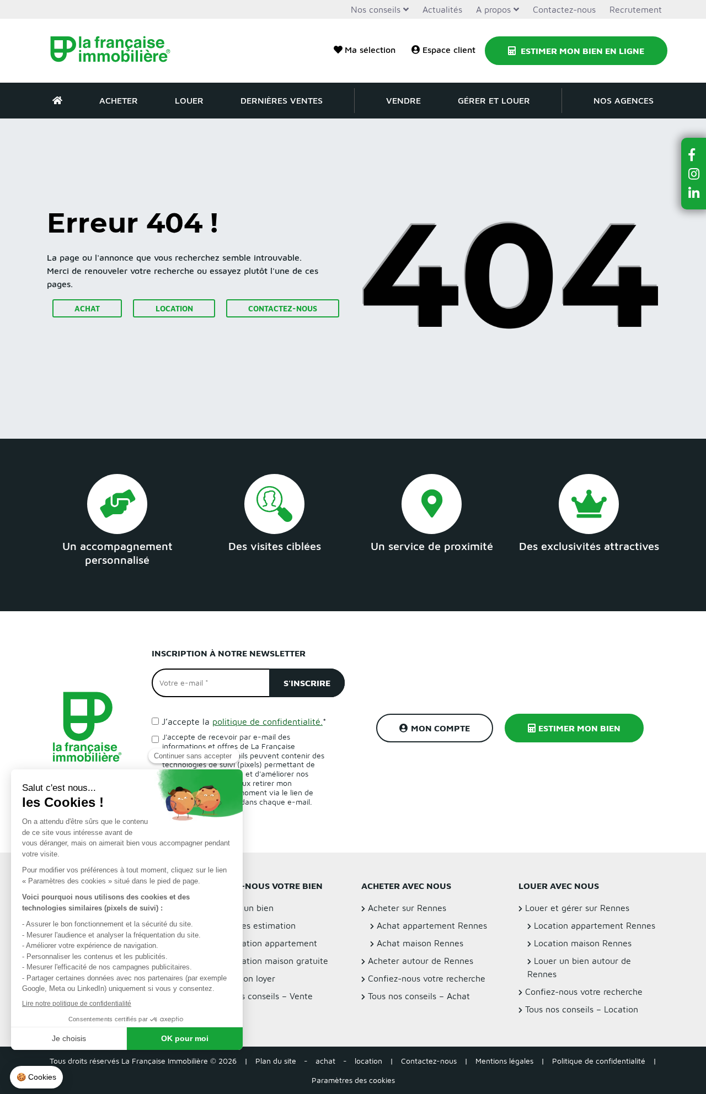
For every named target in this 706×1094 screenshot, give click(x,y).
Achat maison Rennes (420, 943)
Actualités (442, 9)
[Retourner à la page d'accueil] (117, 50)
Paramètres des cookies (353, 1080)
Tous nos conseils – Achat (419, 996)
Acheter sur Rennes (407, 908)
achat (325, 1060)
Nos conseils (375, 9)
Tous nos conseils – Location (581, 1009)
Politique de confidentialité (598, 1060)
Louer (189, 100)
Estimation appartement (268, 943)
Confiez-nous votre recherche (426, 978)
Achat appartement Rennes (432, 925)
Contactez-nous (564, 9)
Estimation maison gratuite (274, 961)
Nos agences (623, 100)
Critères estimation (258, 925)
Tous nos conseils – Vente (262, 996)
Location (174, 308)
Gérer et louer (494, 100)
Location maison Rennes (583, 943)
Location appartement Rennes (594, 925)
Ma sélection (370, 50)
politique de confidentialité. (267, 721)
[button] (694, 154)
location (368, 1060)
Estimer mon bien (579, 728)
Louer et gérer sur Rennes (577, 908)
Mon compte (440, 728)
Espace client (448, 50)
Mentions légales (504, 1060)
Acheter (118, 100)
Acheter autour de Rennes (420, 961)
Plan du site (275, 1060)
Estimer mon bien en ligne (581, 51)
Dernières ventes (281, 100)
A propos (493, 9)
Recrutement (635, 9)
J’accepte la (244, 721)
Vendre (403, 100)
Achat (87, 308)
